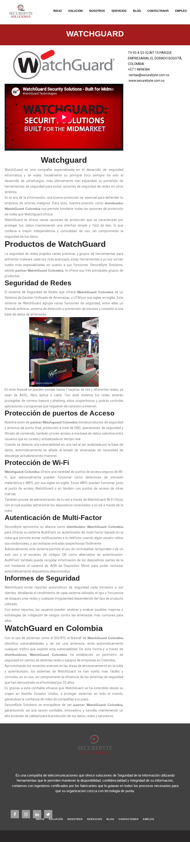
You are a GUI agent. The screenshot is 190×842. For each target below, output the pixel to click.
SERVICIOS (119, 11)
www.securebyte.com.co (147, 80)
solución (75, 11)
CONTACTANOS (158, 11)
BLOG (137, 11)
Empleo (181, 11)
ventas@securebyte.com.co (149, 75)
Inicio (57, 11)
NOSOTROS (97, 11)
